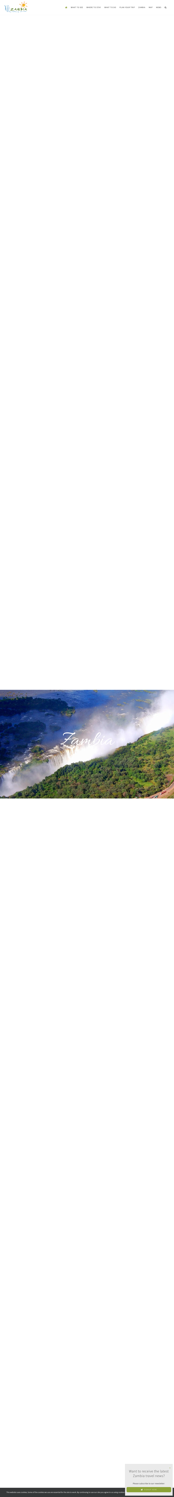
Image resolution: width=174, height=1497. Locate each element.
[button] (166, 7)
